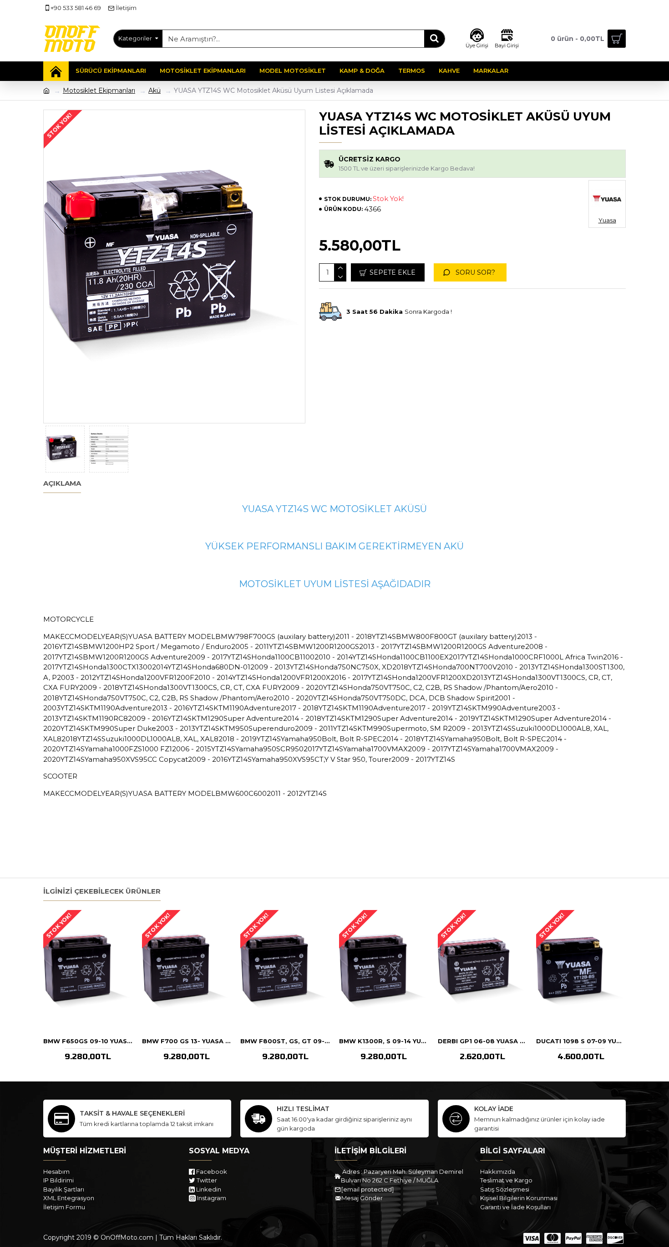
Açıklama (62, 483)
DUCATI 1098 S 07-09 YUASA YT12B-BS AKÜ (581, 1041)
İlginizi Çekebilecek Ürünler (102, 891)
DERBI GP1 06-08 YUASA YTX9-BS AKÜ (482, 1041)
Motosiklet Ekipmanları (99, 90)
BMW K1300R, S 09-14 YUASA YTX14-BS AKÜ (384, 1041)
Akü (154, 90)
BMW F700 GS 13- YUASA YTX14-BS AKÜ (187, 1041)
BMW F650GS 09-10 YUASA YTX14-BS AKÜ (88, 1041)
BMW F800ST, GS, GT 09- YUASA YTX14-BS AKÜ (285, 1041)
